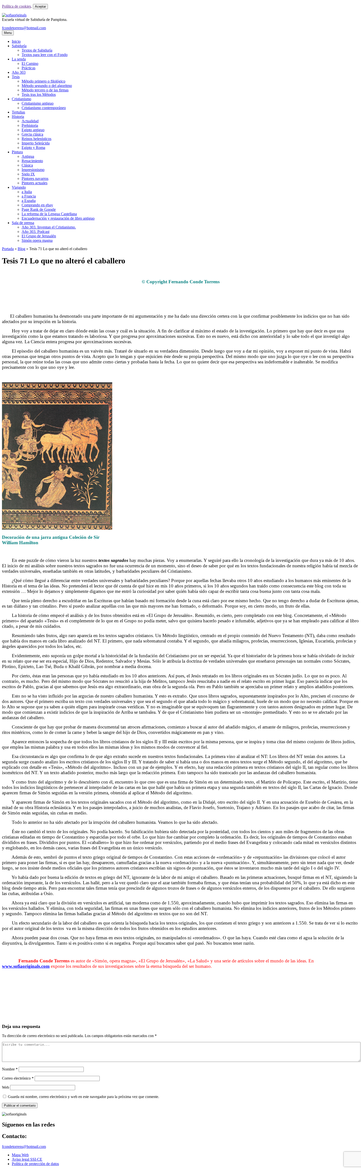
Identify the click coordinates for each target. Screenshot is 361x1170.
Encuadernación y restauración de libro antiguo (58, 218)
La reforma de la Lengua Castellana (49, 214)
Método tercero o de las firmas (45, 90)
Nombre (10, 1069)
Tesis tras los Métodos (39, 94)
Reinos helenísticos (36, 139)
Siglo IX (28, 174)
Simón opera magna (37, 240)
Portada (8, 249)
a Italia (27, 192)
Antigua (28, 156)
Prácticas (28, 68)
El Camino (30, 63)
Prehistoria (30, 125)
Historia (18, 116)
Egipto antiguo (33, 130)
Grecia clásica (32, 134)
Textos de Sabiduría (37, 50)
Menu (8, 33)
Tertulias (18, 112)
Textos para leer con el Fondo (45, 55)
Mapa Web (20, 1155)
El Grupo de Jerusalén (39, 236)
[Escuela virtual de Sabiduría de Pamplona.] (14, 15)
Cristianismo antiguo (38, 103)
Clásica (27, 165)
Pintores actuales (34, 183)
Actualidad (30, 121)
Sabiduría (19, 46)
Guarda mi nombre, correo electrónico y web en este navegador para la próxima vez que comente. (83, 1097)
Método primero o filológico (43, 81)
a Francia (29, 196)
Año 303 (19, 72)
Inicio (16, 41)
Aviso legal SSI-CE (27, 1159)
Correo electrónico (18, 1078)
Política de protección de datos (35, 1164)
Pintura (17, 152)
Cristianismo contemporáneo (44, 108)
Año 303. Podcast (35, 231)
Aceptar (40, 6)
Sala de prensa (23, 223)
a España (29, 201)
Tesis (16, 77)
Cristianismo (21, 99)
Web (5, 1087)
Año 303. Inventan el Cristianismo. (49, 227)
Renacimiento (32, 161)
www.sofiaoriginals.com (26, 966)
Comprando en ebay (37, 205)
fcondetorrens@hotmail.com (24, 28)
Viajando (19, 187)
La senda (19, 59)
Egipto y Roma (33, 147)
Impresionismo (33, 170)
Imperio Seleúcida (36, 143)
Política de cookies (16, 6)
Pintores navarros (35, 178)
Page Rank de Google (39, 209)
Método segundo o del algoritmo (47, 86)
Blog (21, 249)
